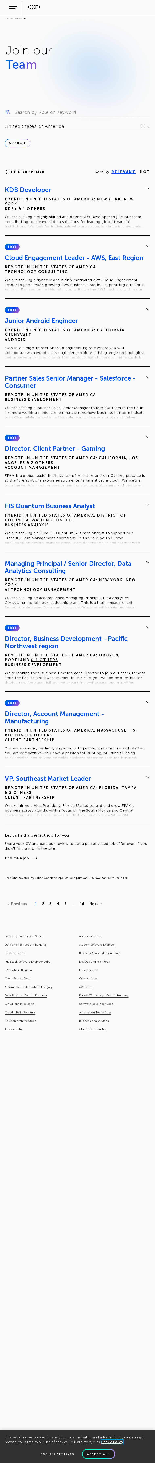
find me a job (17, 858)
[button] (12, 247)
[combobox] (5, 126)
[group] (77, 208)
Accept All (98, 1454)
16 (82, 904)
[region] (77, 1446)
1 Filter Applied (27, 172)
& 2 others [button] (40, 463)
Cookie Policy (112, 1442)
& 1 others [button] (32, 209)
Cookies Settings (57, 1454)
